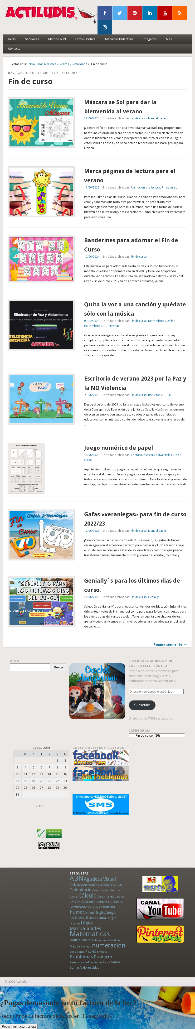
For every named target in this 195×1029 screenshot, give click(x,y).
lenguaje (75, 923)
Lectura (100, 918)
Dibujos (119, 896)
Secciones (32, 39)
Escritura (101, 901)
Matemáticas (90, 934)
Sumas (75, 967)
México (75, 946)
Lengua (111, 918)
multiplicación (81, 940)
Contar (74, 896)
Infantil (90, 912)
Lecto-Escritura (85, 39)
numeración (108, 945)
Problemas (81, 957)
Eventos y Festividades (73, 64)
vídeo (95, 967)
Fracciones (115, 901)
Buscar (14, 661)
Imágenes (149, 39)
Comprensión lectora (106, 890)
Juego (111, 912)
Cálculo (87, 895)
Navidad (114, 326)
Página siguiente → (170, 644)
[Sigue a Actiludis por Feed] (179, 13)
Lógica (87, 922)
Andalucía (76, 884)
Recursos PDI (157, 395)
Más (169, 39)
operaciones (77, 951)
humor (77, 912)
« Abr (40, 806)
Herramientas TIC (95, 326)
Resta (106, 962)
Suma (115, 962)
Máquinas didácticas (106, 940)
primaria (102, 951)
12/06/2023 (91, 530)
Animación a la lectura (145, 187)
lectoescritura (82, 917)
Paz (88, 951)
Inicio (12, 39)
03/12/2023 (91, 321)
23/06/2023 (91, 395)
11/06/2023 (91, 597)
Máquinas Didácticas (119, 39)
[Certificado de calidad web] (49, 839)
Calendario (81, 889)
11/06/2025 (91, 118)
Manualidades (157, 118)
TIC (169, 395)
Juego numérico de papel (118, 447)
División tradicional (82, 901)
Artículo (117, 884)
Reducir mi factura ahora (19, 1026)
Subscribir (142, 705)
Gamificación (79, 907)
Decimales (105, 896)
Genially (153, 597)
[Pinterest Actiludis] (160, 934)
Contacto (14, 48)
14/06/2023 (91, 455)
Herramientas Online (161, 321)
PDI (94, 951)
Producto (103, 956)
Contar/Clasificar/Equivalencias (151, 455)
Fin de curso (139, 118)
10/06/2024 (91, 256)
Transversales (46, 64)
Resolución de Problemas (86, 962)
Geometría (107, 907)
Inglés (100, 912)
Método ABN (57, 39)
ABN (76, 878)
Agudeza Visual (100, 879)
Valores (85, 967)
